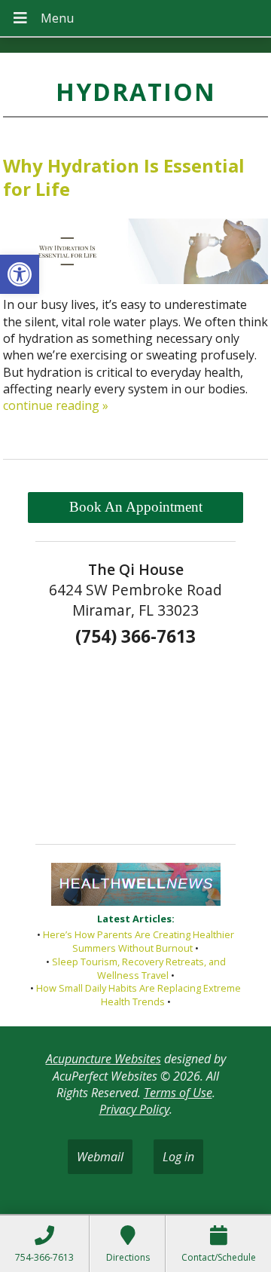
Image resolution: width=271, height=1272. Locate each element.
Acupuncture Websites (103, 1058)
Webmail (100, 1156)
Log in (178, 1156)
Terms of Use (178, 1092)
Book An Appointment (135, 507)
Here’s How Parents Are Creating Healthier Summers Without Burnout (138, 941)
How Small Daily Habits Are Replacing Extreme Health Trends (138, 994)
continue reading (55, 405)
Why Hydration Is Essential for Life (124, 177)
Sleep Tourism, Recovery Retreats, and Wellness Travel (139, 968)
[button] (19, 274)
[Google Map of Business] (135, 740)
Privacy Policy (134, 1109)
